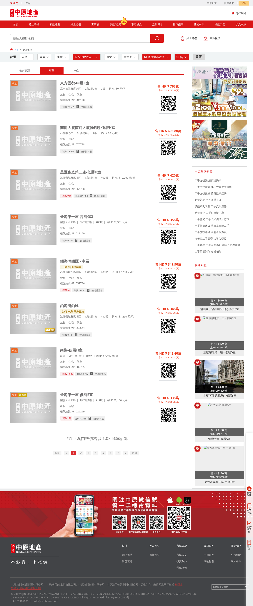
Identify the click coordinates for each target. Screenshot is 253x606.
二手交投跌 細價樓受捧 (208, 180)
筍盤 (51, 70)
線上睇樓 (34, 24)
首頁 (15, 24)
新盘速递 (127, 561)
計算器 (249, 547)
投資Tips (182, 561)
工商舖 (95, 24)
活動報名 (157, 24)
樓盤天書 (220, 24)
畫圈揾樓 (215, 38)
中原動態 (209, 555)
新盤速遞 (55, 24)
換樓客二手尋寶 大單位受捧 (211, 238)
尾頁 (134, 453)
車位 (76, 70)
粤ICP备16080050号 (117, 597)
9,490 (82, 290)
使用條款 (24, 588)
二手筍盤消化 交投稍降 (208, 251)
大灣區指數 (249, 529)
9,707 (70, 240)
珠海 (28, 3)
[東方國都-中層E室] (33, 96)
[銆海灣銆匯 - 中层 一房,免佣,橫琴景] (33, 274)
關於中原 (199, 24)
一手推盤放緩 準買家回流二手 (212, 225)
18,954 (70, 151)
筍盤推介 (154, 555)
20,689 (70, 107)
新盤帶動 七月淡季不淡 (208, 200)
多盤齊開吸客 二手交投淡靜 (211, 206)
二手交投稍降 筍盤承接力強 (211, 232)
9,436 (70, 335)
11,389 (84, 196)
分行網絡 (241, 13)
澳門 (15, 3)
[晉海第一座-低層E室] (33, 408)
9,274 (85, 374)
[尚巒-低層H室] (33, 363)
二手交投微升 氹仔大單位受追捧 (213, 187)
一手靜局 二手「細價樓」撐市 (212, 219)
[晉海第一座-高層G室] (33, 229)
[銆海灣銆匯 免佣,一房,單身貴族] (33, 318)
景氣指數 (182, 567)
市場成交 (136, 24)
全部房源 (24, 70)
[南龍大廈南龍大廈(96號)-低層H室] (33, 140)
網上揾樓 (76, 24)
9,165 (83, 418)
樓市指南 (178, 24)
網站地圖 (35, 588)
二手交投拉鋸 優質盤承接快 (211, 193)
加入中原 (241, 24)
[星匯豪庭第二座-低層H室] (33, 185)
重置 (199, 57)
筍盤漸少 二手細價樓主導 (209, 212)
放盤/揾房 (115, 24)
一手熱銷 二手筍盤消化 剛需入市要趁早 (217, 245)
